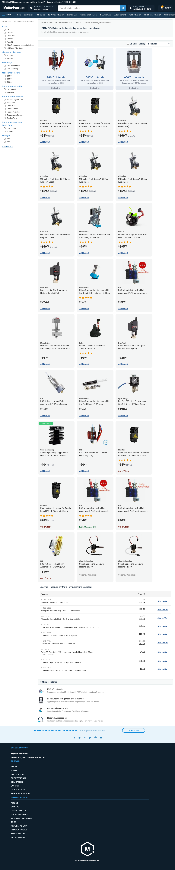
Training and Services (88, 15)
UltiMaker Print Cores (15, 48)
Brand (5, 26)
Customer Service (54, 2)
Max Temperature (11, 73)
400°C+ (9, 82)
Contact (15, 807)
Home (43, 23)
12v (8, 139)
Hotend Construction (12, 86)
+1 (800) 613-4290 (69, 2)
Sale (19, 15)
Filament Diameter (11, 52)
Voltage (6, 135)
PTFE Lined (11, 89)
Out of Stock (123, 471)
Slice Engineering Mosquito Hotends (20, 45)
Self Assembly (12, 69)
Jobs (13, 822)
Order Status (18, 810)
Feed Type (7, 125)
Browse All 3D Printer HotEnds (18, 22)
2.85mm (10, 58)
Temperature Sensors (15, 115)
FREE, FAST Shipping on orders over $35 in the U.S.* (23, 2)
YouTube (100, 737)
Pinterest (95, 737)
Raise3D (10, 42)
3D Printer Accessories (63, 23)
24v (8, 142)
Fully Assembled (13, 66)
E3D (8, 30)
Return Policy (19, 826)
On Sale (133, 44)
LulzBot (10, 33)
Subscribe (134, 730)
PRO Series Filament (152, 15)
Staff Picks (28, 15)
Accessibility (18, 837)
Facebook (74, 737)
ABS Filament (120, 15)
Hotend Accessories (12, 122)
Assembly (7, 62)
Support (16, 786)
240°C (9, 76)
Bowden (10, 131)
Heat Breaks (11, 106)
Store (51, 23)
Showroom (17, 774)
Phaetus (10, 39)
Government (18, 789)
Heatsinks (11, 103)
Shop (14, 766)
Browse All (7, 147)
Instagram (84, 737)
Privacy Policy (19, 830)
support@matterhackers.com (28, 757)
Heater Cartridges (13, 112)
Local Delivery (19, 814)
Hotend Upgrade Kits (15, 100)
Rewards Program (21, 818)
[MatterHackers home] (14, 8)
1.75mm (10, 55)
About (14, 803)
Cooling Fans (12, 118)
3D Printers (40, 15)
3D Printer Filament (56, 15)
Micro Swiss (11, 36)
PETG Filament (135, 15)
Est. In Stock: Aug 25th (87, 527)
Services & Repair (20, 793)
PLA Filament (105, 15)
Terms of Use (18, 833)
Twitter (79, 737)
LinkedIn (90, 737)
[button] (42, 8)
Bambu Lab (72, 15)
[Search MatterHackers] (123, 8)
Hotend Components (12, 96)
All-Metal (10, 92)
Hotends (78, 23)
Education (17, 782)
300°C (9, 79)
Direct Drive (11, 128)
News (14, 770)
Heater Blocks (12, 109)
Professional (18, 778)
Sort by (142, 44)
